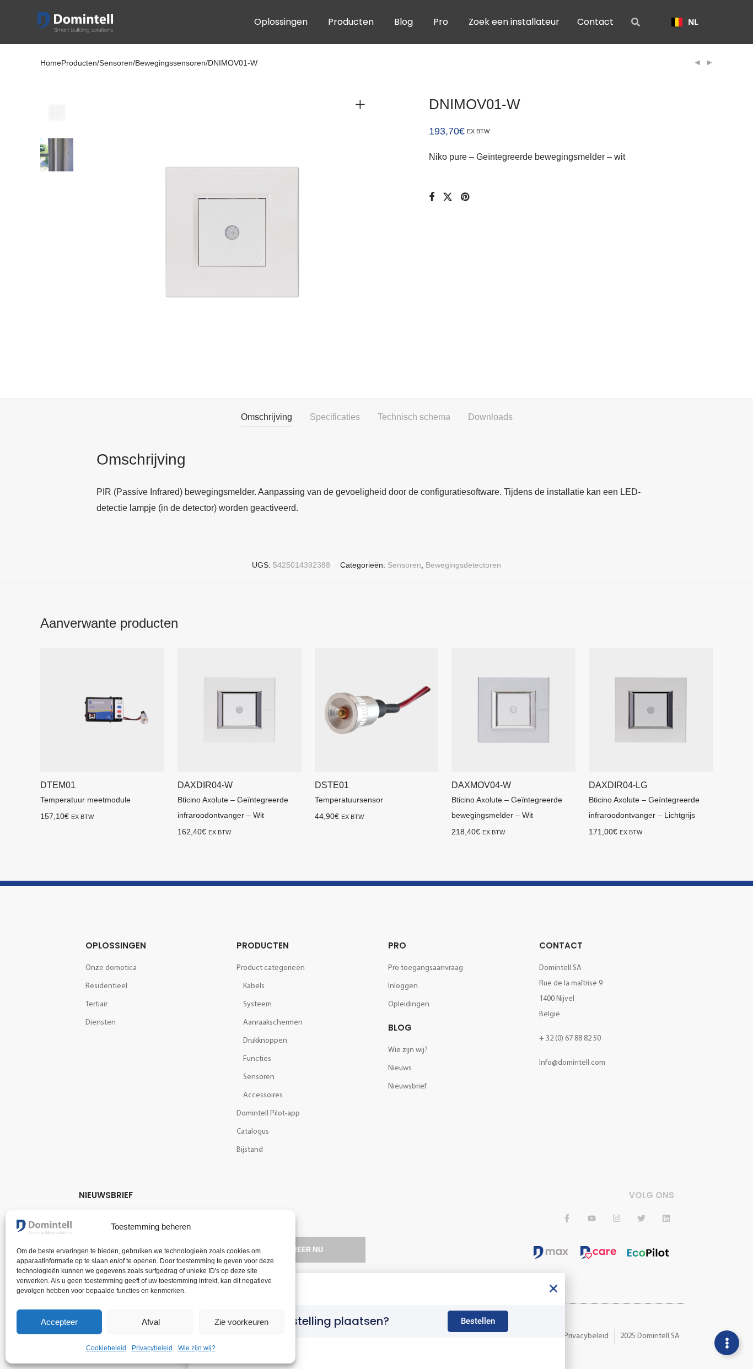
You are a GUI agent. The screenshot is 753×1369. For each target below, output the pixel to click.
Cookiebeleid (106, 1348)
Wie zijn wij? (197, 1348)
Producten (262, 945)
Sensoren (404, 564)
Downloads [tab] (490, 417)
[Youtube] (591, 1218)
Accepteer (59, 1322)
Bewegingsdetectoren (463, 564)
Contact (561, 945)
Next (362, 232)
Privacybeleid (152, 1348)
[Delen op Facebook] (431, 197)
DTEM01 (58, 785)
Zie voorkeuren (241, 1322)
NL (693, 22)
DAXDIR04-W (205, 785)
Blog (400, 1027)
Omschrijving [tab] (266, 417)
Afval (151, 1322)
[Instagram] (616, 1218)
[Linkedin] (666, 1218)
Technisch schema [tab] (414, 417)
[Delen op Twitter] (448, 197)
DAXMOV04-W (481, 785)
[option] (685, 22)
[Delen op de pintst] (466, 197)
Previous (103, 232)
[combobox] (685, 22)
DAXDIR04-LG (618, 785)
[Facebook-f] (566, 1218)
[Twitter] (641, 1218)
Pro (397, 945)
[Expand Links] (726, 1342)
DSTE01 (332, 785)
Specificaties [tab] (335, 417)
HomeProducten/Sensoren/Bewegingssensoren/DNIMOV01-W (148, 62)
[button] (553, 1288)
